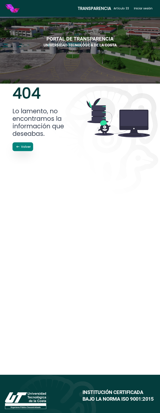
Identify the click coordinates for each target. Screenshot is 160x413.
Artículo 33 (121, 8)
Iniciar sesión (143, 8)
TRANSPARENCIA (94, 8)
